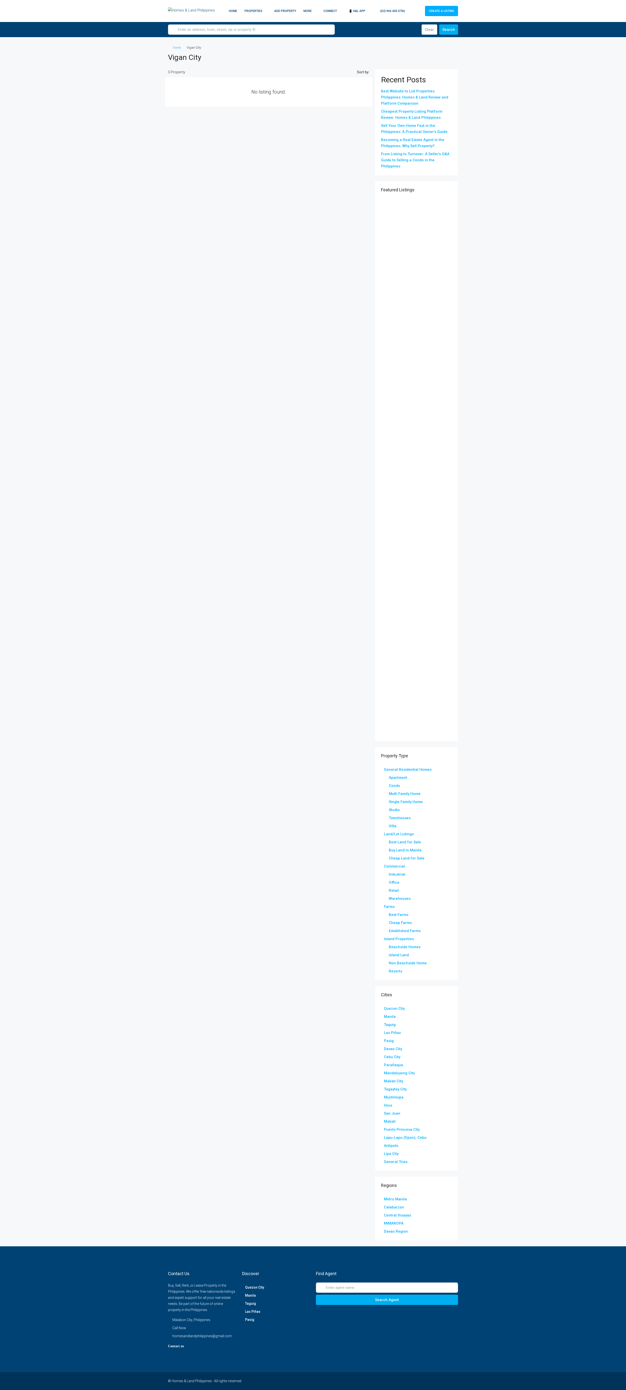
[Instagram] (411, 1381)
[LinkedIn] (419, 1381)
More (307, 11)
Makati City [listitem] (393, 1081)
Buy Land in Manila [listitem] (405, 850)
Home (233, 11)
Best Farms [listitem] (398, 914)
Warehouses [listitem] (400, 898)
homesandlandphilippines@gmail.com (202, 1336)
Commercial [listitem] (394, 866)
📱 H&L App (357, 11)
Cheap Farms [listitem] (400, 923)
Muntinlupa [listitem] (393, 1097)
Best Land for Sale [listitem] (405, 842)
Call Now (179, 1328)
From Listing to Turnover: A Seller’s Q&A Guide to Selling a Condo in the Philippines (415, 160)
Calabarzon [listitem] (394, 1207)
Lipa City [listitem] (391, 1153)
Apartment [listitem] (398, 777)
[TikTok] (453, 1381)
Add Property (285, 11)
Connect (330, 11)
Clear (429, 29)
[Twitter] (402, 1381)
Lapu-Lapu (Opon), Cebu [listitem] (405, 1137)
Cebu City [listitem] (392, 1057)
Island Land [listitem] (399, 955)
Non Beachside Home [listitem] (408, 963)
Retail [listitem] (394, 890)
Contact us (176, 1346)
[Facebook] (393, 1381)
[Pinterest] (436, 1381)
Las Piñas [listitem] (392, 1033)
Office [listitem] (394, 882)
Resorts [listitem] (395, 971)
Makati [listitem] (390, 1121)
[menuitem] (390, 11)
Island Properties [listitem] (399, 939)
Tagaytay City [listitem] (395, 1089)
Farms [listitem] (389, 906)
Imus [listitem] (388, 1105)
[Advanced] (415, 29)
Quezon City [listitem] (394, 1008)
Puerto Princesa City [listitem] (402, 1129)
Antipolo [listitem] (391, 1145)
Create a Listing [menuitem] (441, 11)
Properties (253, 11)
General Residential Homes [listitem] (408, 769)
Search (448, 29)
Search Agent (387, 1300)
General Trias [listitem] (395, 1162)
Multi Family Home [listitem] (405, 794)
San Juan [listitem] (392, 1113)
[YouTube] (428, 1381)
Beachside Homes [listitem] (405, 947)
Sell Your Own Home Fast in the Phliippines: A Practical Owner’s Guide (414, 128)
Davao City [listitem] (393, 1049)
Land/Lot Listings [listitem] (399, 834)
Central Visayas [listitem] (397, 1215)
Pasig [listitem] (389, 1041)
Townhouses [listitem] (400, 818)
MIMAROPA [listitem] (393, 1223)
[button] (449, 56)
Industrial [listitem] (397, 874)
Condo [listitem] (394, 785)
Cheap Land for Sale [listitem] (407, 858)
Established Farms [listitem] (405, 931)
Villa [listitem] (392, 826)
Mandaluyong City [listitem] (399, 1073)
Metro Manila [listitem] (395, 1199)
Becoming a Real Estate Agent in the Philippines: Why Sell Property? (412, 143)
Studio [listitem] (394, 810)
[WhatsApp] (445, 1381)
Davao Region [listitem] (396, 1231)
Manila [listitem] (390, 1016)
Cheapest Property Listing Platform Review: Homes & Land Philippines (411, 114)
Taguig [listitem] (390, 1024)
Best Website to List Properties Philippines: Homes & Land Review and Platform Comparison (414, 97)
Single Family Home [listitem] (406, 802)
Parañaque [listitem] (393, 1065)
